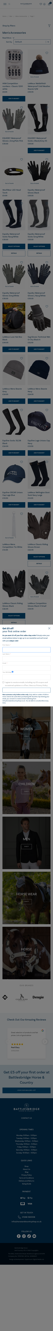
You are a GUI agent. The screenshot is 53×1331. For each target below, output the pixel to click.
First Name (6, 645)
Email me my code (26, 690)
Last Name (5, 654)
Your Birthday (6, 672)
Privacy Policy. (42, 685)
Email (4, 663)
